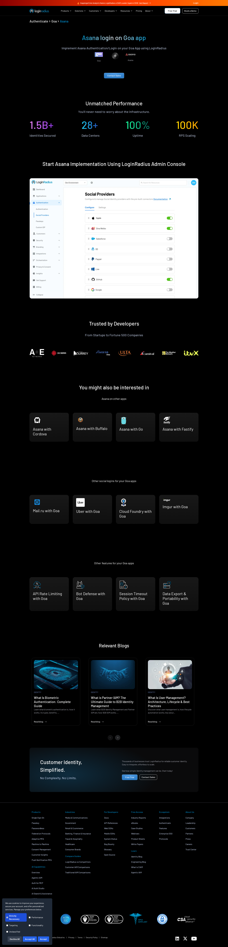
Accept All (30, 939)
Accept (43, 939)
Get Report (143, 3)
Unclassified (14, 931)
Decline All (15, 939)
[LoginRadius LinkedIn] (177, 938)
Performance (37, 917)
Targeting (13, 925)
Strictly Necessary (14, 917)
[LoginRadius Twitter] (185, 939)
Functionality (37, 925)
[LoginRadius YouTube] (194, 938)
